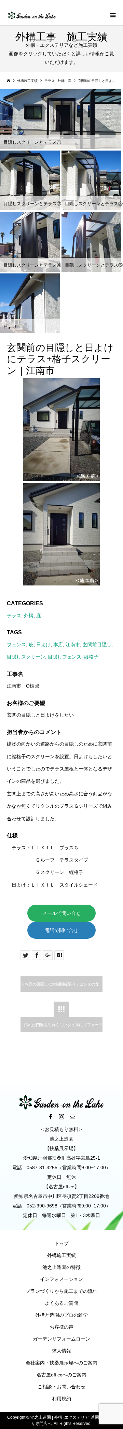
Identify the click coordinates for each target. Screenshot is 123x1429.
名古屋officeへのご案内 (61, 1374)
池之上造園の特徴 (61, 1267)
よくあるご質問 (61, 1303)
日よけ (43, 644)
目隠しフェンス (64, 657)
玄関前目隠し (97, 644)
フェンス (16, 644)
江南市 (73, 644)
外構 (28, 615)
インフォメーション (61, 1279)
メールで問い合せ (61, 913)
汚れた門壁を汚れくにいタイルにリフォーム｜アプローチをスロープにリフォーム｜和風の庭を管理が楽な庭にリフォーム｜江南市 (63, 1027)
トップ (61, 1243)
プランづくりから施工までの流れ (61, 1291)
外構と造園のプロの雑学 (61, 1315)
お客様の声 (61, 1327)
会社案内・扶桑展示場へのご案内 (61, 1363)
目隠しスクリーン (26, 657)
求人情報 (61, 1351)
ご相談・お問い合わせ (61, 1386)
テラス (14, 615)
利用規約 (61, 1398)
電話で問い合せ (61, 930)
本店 (58, 644)
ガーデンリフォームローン (61, 1339)
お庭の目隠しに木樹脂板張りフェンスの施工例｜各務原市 (59, 987)
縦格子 (91, 657)
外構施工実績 (61, 1255)
